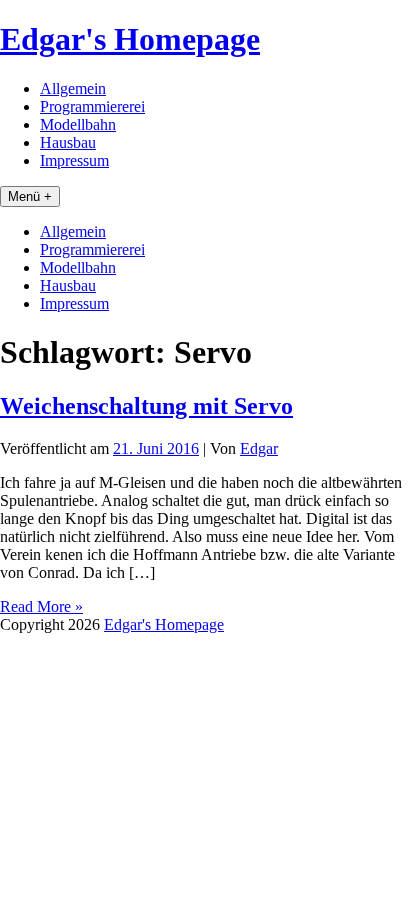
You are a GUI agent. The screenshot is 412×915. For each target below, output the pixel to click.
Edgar (259, 448)
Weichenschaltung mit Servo (146, 406)
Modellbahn (78, 124)
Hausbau (68, 142)
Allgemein (73, 88)
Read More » (41, 606)
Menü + (30, 196)
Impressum (74, 160)
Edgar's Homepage (130, 39)
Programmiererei (92, 106)
